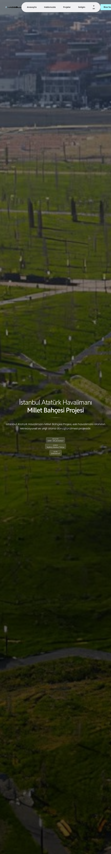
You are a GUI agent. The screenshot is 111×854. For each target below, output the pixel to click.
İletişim (81, 7)
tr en (94, 7)
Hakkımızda (50, 7)
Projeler (67, 7)
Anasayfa (32, 7)
